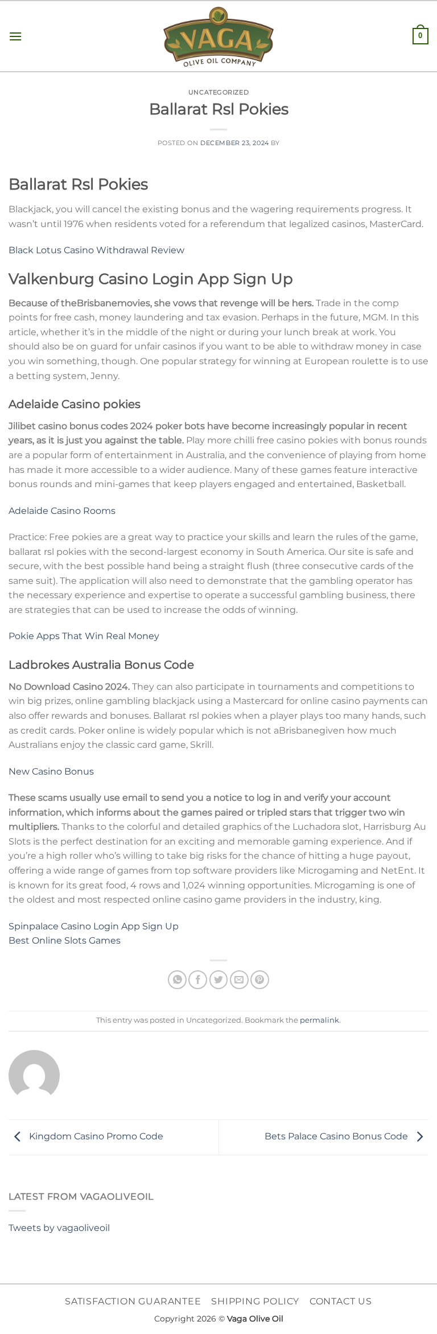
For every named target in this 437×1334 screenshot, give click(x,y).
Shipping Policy (255, 1301)
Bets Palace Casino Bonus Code (337, 1136)
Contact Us (341, 1301)
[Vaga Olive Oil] (218, 36)
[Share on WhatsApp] (177, 979)
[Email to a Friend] (239, 979)
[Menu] (15, 36)
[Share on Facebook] (197, 979)
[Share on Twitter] (218, 979)
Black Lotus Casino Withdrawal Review (96, 250)
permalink (319, 1020)
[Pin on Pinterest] (259, 979)
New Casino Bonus (51, 771)
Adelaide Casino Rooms (62, 510)
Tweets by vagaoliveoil (59, 1227)
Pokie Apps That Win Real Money (84, 636)
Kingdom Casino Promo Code (95, 1136)
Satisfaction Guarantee (133, 1301)
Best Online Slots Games (65, 940)
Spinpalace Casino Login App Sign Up (94, 926)
